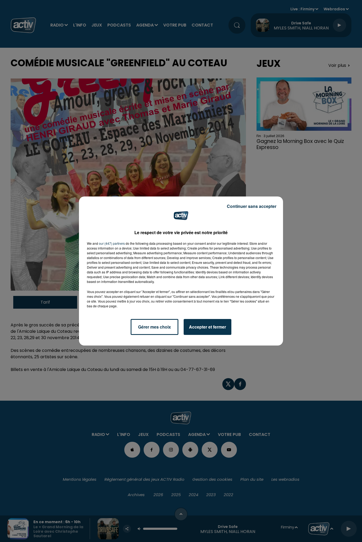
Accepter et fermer (207, 327)
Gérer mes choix (154, 327)
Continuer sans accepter (251, 206)
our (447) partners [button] (112, 243)
